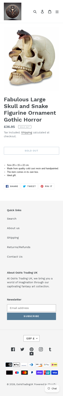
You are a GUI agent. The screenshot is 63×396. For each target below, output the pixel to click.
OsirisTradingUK (24, 384)
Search (11, 218)
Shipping (26, 132)
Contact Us (14, 256)
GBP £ (30, 338)
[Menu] (57, 11)
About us (13, 228)
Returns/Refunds (18, 247)
